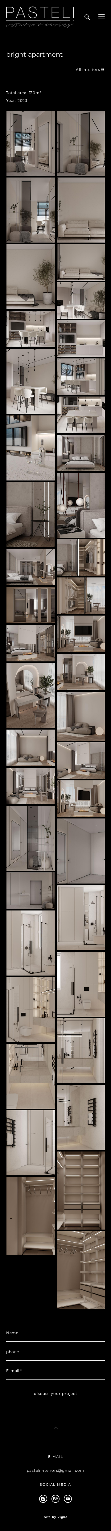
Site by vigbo (56, 1517)
